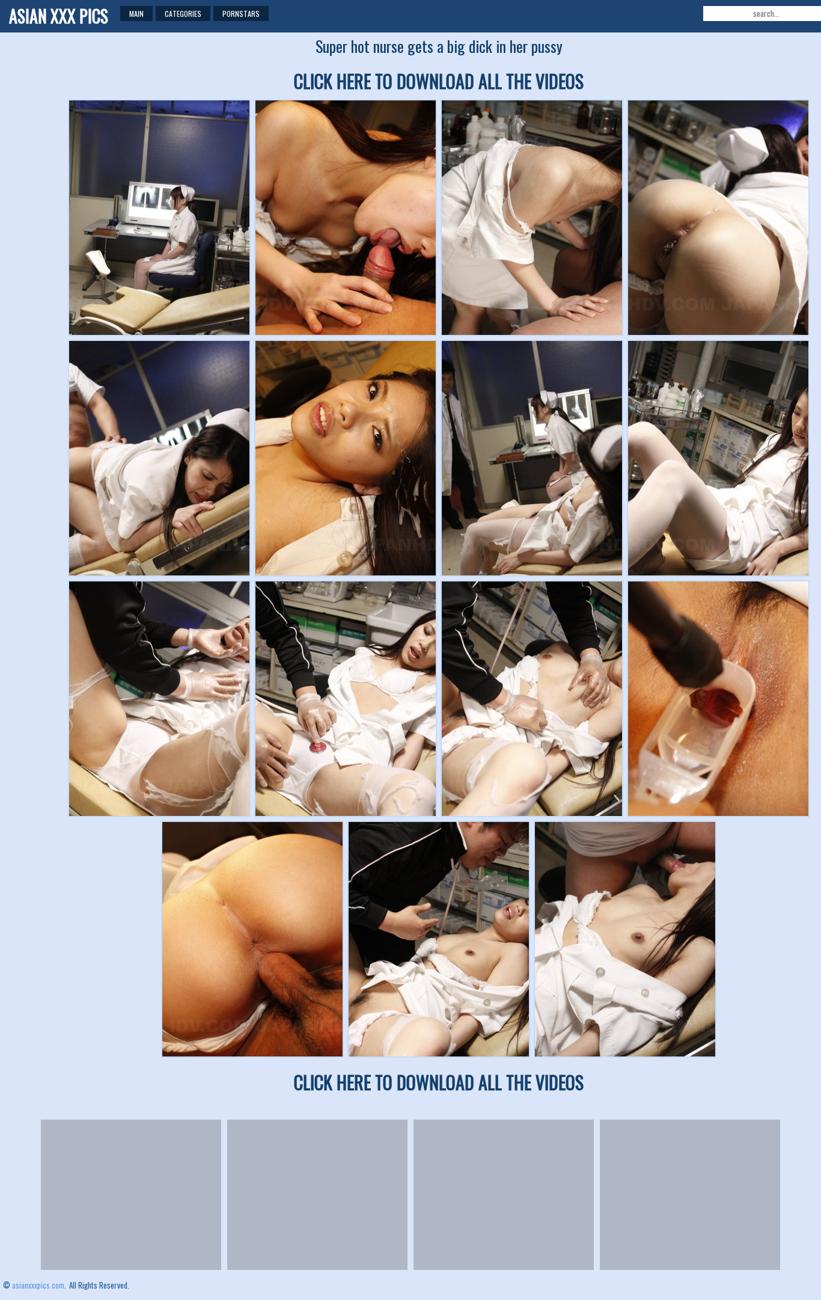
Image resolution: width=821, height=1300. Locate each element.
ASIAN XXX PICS (58, 16)
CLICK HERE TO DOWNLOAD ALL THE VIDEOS (439, 80)
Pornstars (241, 13)
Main (136, 13)
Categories (183, 13)
